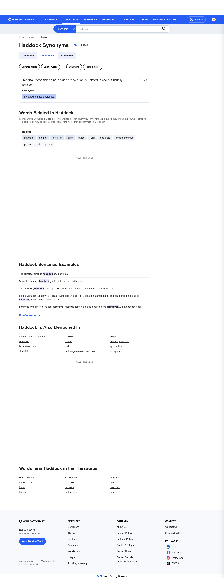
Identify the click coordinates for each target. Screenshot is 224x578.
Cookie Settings (125, 545)
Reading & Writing (78, 563)
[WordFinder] (214, 19)
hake (70, 137)
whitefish (24, 341)
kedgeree (115, 351)
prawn (48, 144)
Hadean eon (71, 477)
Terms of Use (124, 551)
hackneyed (116, 482)
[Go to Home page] (21, 19)
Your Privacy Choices (115, 576)
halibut (81, 137)
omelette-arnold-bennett (32, 336)
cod (38, 144)
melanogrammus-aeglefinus (80, 351)
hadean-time (71, 492)
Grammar (73, 545)
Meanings (28, 55)
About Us (122, 527)
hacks (22, 487)
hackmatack (25, 482)
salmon (43, 137)
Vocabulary (74, 551)
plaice (27, 144)
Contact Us (171, 527)
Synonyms (47, 55)
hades (113, 492)
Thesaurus (62, 29)
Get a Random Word (32, 541)
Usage (71, 557)
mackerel (29, 137)
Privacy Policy (124, 533)
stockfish (23, 351)
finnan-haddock (27, 346)
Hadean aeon (26, 477)
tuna (92, 137)
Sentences (67, 55)
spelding (69, 336)
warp (113, 336)
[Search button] (165, 29)
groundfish (116, 346)
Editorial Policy (125, 539)
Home (21, 36)
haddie (68, 341)
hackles (114, 477)
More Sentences (27, 315)
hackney (69, 482)
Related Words (93, 66)
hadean (23, 492)
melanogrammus (119, 341)
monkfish (57, 137)
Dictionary (73, 527)
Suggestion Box (174, 533)
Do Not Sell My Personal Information (128, 559)
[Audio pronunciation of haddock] (75, 45)
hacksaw (69, 487)
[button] (196, 19)
